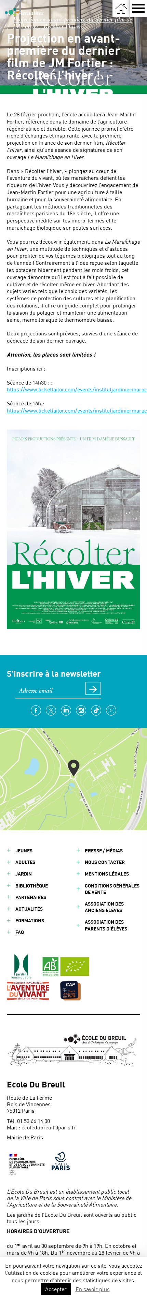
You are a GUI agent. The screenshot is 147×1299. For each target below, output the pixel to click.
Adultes (25, 862)
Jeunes (23, 850)
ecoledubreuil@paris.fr (49, 1127)
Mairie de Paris (25, 1137)
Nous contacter (105, 862)
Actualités (30, 13)
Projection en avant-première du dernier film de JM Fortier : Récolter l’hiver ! (72, 22)
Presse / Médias (104, 850)
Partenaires (30, 897)
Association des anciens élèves (104, 907)
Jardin (23, 874)
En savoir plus (93, 1289)
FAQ (19, 932)
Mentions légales (107, 874)
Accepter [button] (56, 1289)
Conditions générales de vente (112, 889)
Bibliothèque (31, 886)
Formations (29, 920)
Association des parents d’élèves (106, 925)
